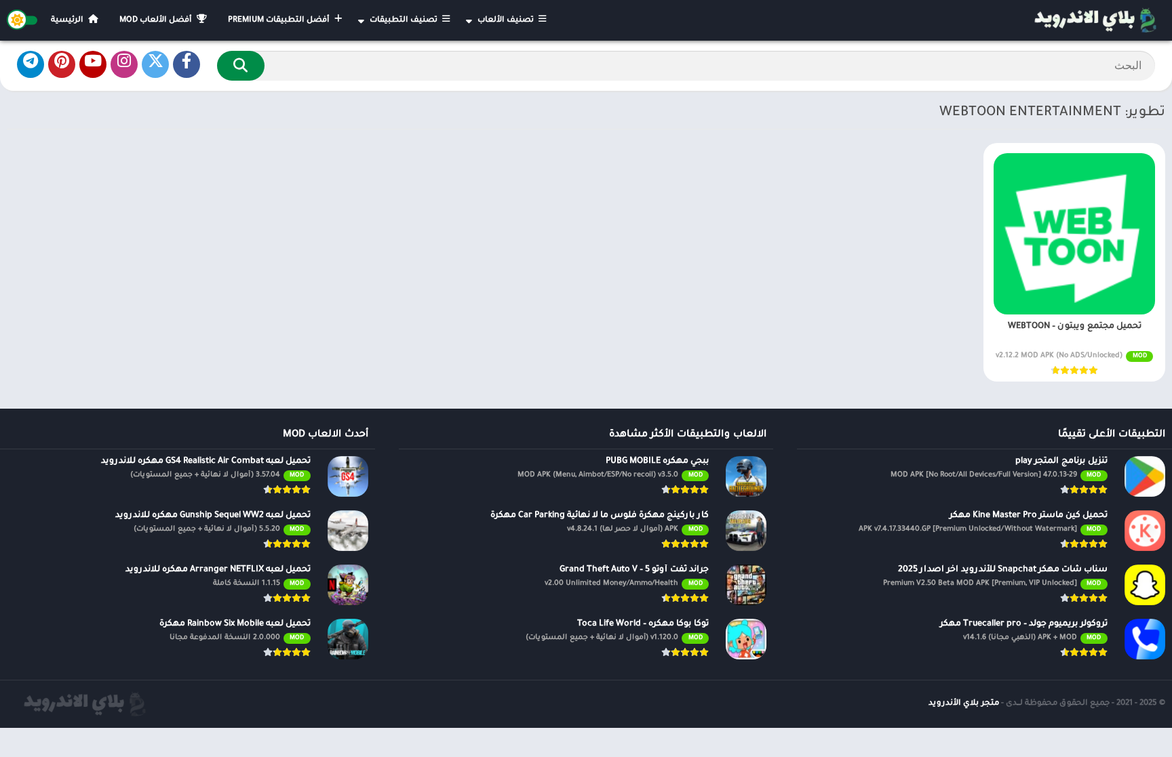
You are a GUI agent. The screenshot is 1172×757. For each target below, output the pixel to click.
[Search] (241, 66)
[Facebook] (186, 64)
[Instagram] (124, 64)
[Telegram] (30, 64)
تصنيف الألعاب (506, 20)
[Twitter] (155, 64)
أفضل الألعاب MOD (156, 20)
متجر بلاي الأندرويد (964, 703)
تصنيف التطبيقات (405, 20)
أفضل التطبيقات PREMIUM (280, 20)
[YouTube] (92, 64)
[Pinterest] (61, 64)
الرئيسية (68, 20)
